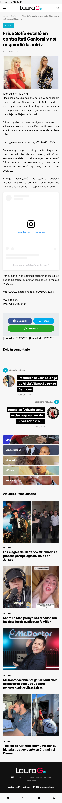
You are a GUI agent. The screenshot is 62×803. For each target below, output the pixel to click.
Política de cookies (43, 787)
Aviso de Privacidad (19, 787)
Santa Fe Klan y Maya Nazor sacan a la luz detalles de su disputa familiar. (30, 619)
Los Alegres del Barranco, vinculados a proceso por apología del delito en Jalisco (30, 555)
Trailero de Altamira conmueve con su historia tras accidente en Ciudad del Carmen (29, 749)
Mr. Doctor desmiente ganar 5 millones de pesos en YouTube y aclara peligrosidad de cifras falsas (30, 683)
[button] (4, 8)
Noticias (14, 16)
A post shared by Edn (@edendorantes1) (31, 265)
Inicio (5, 16)
